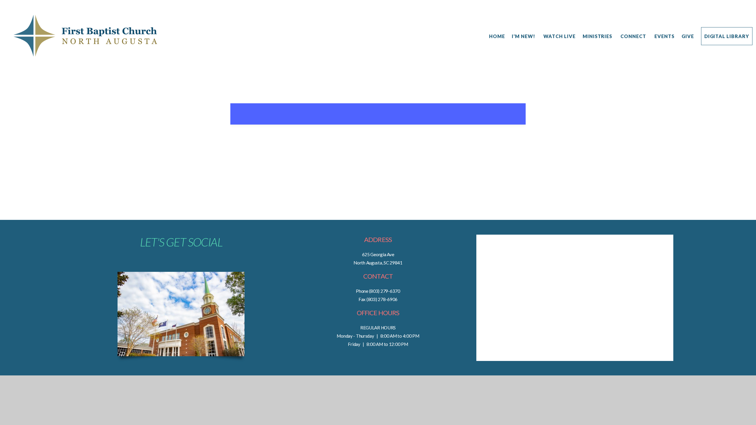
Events (664, 36)
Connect (633, 36)
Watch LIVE (559, 36)
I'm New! (524, 36)
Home (497, 36)
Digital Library (726, 36)
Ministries (598, 36)
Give (688, 36)
